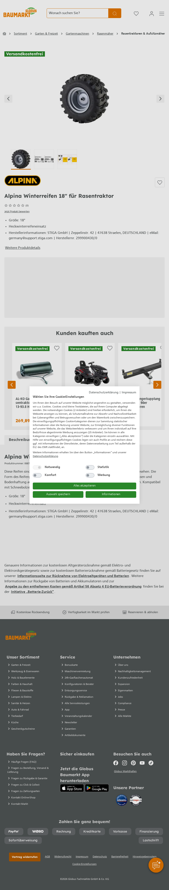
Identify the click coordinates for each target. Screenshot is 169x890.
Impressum (129, 392)
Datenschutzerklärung (103, 392)
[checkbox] (37, 467)
